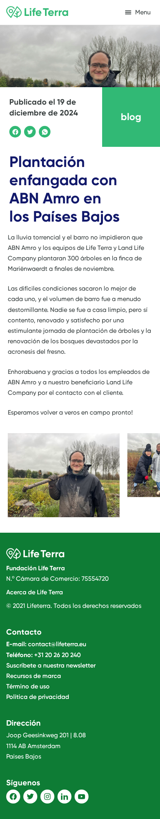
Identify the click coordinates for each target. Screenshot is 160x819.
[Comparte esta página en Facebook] (14, 130)
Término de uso (28, 686)
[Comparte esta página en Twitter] (28, 130)
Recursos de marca (33, 676)
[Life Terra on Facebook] (13, 797)
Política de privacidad (37, 696)
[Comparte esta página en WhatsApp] (43, 130)
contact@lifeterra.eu (57, 644)
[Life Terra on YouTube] (82, 797)
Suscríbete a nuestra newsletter (51, 665)
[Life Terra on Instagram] (47, 797)
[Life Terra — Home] (37, 12)
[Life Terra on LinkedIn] (64, 797)
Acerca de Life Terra (34, 592)
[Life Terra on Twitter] (30, 797)
